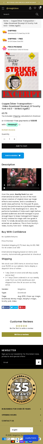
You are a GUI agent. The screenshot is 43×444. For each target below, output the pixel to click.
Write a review (21, 334)
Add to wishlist (11, 155)
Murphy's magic (29, 299)
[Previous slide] (3, 2)
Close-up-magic (33, 296)
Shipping (16, 116)
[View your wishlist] (35, 8)
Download (6, 299)
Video (14, 301)
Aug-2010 (21, 296)
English (14, 430)
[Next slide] (39, 2)
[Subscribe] (38, 362)
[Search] (37, 14)
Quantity (5, 134)
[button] (4, 8)
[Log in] (30, 7)
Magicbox (16, 435)
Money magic (16, 299)
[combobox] (21, 14)
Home (5, 21)
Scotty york (6, 301)
